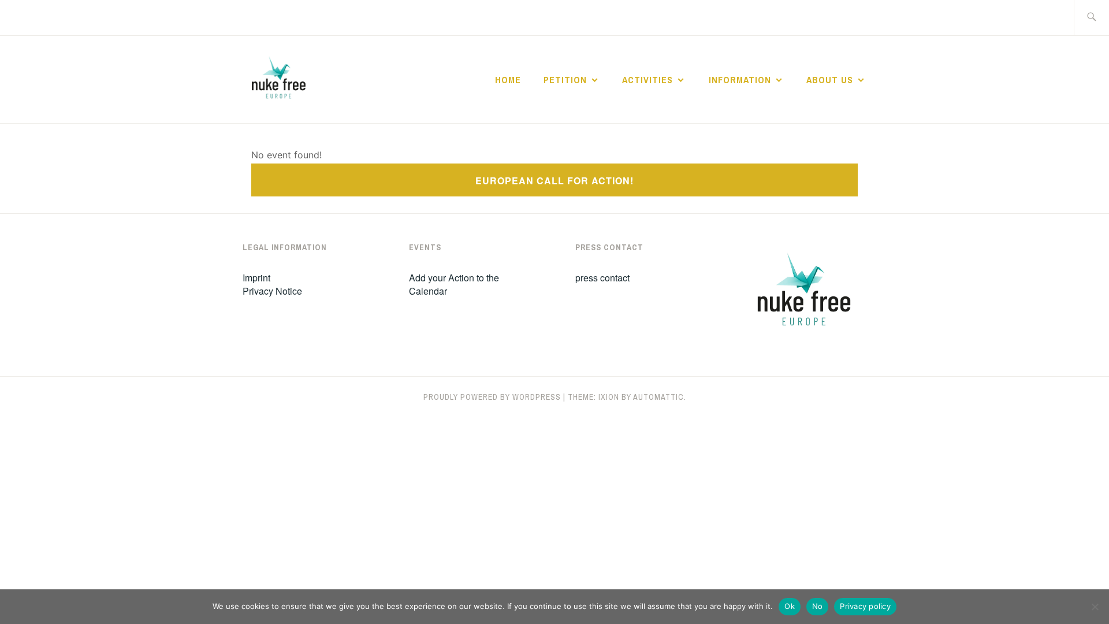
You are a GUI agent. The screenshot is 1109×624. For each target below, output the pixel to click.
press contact (602, 277)
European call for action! (554, 180)
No (817, 606)
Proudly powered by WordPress (492, 397)
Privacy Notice (272, 291)
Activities (647, 79)
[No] (1094, 606)
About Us (829, 79)
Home (508, 79)
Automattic (658, 397)
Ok (789, 606)
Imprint (256, 277)
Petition (565, 79)
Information (740, 79)
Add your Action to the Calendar (454, 284)
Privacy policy (865, 606)
